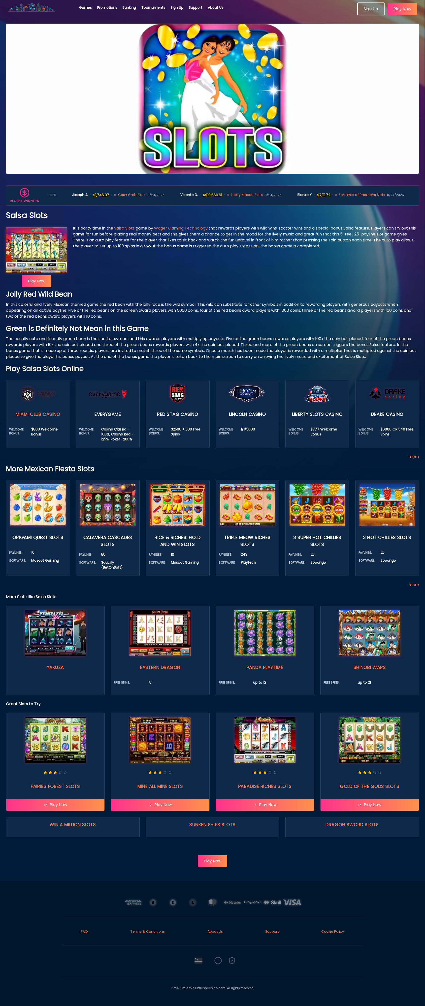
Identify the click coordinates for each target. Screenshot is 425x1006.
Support (195, 7)
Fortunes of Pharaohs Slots (332, 194)
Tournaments (153, 7)
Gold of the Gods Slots (369, 786)
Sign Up (177, 7)
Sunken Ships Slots (212, 824)
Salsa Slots (124, 228)
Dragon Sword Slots (352, 824)
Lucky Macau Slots (216, 194)
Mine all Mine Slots (160, 786)
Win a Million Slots (73, 824)
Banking (129, 7)
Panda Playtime (265, 667)
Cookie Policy (332, 931)
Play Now (402, 9)
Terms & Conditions (147, 931)
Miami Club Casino (38, 414)
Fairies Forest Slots (55, 786)
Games (85, 7)
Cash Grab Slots (101, 194)
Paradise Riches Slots (265, 786)
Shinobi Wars (370, 667)
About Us (215, 7)
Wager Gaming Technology (181, 228)
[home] (39, 13)
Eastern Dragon (160, 667)
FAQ (84, 931)
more (413, 457)
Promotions (107, 7)
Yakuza (55, 667)
